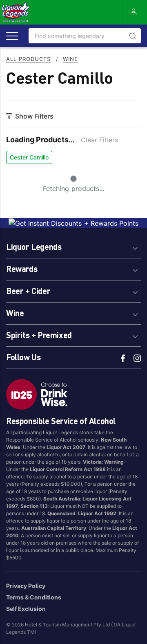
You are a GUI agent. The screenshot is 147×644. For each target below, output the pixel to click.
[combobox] (85, 35)
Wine (70, 59)
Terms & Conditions (33, 597)
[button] (73, 245)
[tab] (73, 245)
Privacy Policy (25, 585)
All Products (28, 59)
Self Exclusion (26, 608)
